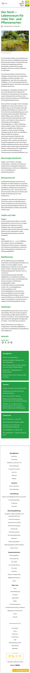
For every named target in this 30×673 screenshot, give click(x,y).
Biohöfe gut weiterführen (10, 357)
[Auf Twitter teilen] (5, 342)
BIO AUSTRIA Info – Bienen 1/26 (12, 430)
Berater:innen (14, 548)
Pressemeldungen (14, 466)
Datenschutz (15, 637)
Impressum (15, 634)
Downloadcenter (14, 552)
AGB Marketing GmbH (15, 642)
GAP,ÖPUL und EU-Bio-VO (14, 462)
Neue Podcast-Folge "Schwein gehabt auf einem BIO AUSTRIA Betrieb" (14, 366)
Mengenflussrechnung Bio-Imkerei (13, 422)
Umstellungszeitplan (14, 500)
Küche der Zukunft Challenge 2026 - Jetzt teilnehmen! (14, 361)
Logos (14, 581)
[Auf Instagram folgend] (20, 656)
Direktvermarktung (14, 532)
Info (14, 558)
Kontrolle (14, 506)
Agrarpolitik (15, 598)
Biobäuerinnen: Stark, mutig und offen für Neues (14, 376)
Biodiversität (14, 529)
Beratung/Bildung (14, 511)
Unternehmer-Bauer (14, 469)
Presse (15, 614)
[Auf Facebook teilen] (2, 342)
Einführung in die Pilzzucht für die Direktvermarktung (13, 392)
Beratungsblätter (14, 555)
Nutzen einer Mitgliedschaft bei (14, 497)
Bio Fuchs (14, 472)
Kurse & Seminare (14, 486)
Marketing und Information (15, 610)
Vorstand (15, 594)
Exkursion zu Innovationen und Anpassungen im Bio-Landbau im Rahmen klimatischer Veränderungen (14, 406)
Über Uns (15, 585)
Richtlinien (14, 456)
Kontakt (15, 617)
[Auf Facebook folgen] (10, 656)
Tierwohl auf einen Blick (14, 522)
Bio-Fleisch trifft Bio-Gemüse (12, 396)
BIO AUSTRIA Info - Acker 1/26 (12, 419)
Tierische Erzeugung (14, 519)
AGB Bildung (15, 645)
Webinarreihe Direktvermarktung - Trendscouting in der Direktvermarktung (15, 400)
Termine (14, 483)
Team (15, 588)
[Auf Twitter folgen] (13, 656)
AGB (15, 640)
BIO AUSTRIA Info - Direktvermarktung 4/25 (14, 434)
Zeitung (14, 565)
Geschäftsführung (15, 591)
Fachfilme (14, 571)
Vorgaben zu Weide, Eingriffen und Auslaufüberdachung (14, 515)
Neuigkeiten (14, 453)
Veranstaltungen (14, 489)
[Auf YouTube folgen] (16, 656)
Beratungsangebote (14, 541)
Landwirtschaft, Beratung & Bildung (15, 607)
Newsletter (15, 648)
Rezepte (14, 478)
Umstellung (14, 494)
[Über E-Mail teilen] (8, 342)
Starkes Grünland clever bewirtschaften (15, 388)
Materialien (14, 535)
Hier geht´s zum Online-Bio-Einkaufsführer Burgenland (11, 426)
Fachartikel (14, 459)
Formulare (14, 568)
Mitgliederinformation (14, 577)
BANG (15, 601)
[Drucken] (11, 342)
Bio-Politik (14, 562)
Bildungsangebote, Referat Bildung (14, 545)
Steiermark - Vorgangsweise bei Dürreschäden (12, 371)
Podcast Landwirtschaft (14, 574)
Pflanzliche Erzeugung (14, 525)
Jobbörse (14, 475)
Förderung (14, 503)
